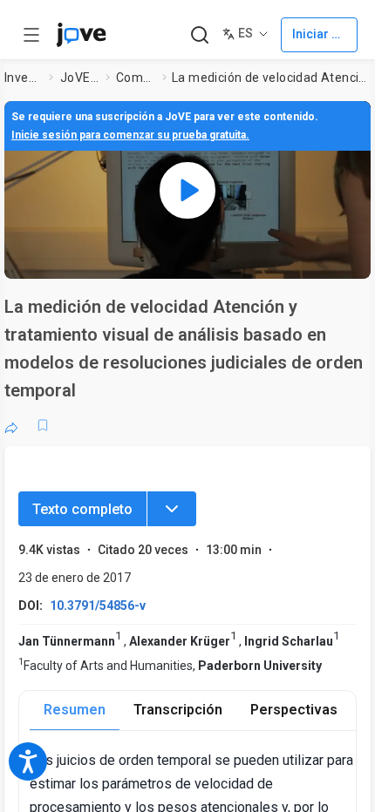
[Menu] (171, 508)
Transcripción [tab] (177, 709)
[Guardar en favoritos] (43, 425)
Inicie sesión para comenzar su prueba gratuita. (130, 135)
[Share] (11, 425)
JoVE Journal (79, 78)
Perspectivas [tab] (294, 709)
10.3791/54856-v (98, 605)
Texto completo (82, 509)
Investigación (23, 78)
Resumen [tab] (75, 709)
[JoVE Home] (81, 35)
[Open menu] (31, 35)
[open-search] (199, 35)
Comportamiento (135, 78)
